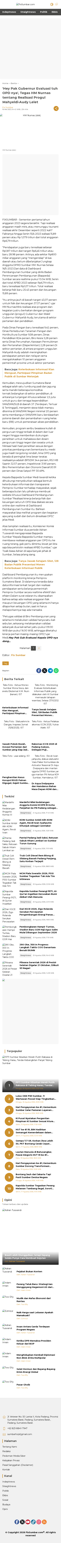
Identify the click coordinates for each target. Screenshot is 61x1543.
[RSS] (44, 1522)
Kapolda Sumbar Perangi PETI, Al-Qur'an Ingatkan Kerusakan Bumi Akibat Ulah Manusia (38, 894)
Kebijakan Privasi (11, 1460)
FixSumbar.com (34, 1532)
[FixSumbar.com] (25, 4)
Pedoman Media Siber (13, 1456)
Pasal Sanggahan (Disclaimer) (17, 1465)
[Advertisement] (30, 48)
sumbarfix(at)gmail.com (19, 1434)
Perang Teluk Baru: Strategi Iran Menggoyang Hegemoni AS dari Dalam (35, 1286)
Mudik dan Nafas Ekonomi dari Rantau (34, 1300)
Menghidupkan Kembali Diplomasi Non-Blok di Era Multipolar (36, 1356)
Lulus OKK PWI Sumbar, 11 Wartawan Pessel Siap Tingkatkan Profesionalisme (35, 1097)
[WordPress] (33, 1522)
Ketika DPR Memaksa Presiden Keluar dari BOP (34, 1342)
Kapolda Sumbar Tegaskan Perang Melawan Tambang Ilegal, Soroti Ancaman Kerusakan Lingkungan (35, 1187)
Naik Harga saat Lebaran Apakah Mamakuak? (35, 1314)
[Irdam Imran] (8, 1287)
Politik (5, 1490)
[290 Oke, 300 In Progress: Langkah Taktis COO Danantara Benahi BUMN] (9, 950)
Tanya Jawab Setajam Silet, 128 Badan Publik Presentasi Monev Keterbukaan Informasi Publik (31, 565)
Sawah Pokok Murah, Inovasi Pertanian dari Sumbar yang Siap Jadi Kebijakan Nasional (15, 747)
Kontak (6, 1469)
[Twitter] (44, 670)
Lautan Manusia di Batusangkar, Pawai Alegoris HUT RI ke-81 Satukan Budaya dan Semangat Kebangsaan (34, 1153)
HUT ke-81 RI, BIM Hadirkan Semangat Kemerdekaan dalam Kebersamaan (33, 1131)
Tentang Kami (9, 1446)
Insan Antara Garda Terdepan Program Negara (33, 1328)
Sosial (5, 1500)
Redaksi (6, 1451)
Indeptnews (8, 1481)
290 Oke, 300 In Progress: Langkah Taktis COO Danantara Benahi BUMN (38, 947)
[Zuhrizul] (8, 1315)
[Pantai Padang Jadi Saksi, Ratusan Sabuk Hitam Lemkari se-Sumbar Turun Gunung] (9, 844)
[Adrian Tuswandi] (8, 1273)
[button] (52, 4)
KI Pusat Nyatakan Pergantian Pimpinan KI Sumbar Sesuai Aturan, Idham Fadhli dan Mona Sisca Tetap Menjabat (36, 1120)
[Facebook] (38, 670)
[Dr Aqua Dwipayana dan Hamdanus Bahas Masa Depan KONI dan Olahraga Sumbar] (45, 767)
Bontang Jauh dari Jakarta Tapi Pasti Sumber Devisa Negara (33, 1176)
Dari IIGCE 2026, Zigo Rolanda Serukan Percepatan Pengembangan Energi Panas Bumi (36, 913)
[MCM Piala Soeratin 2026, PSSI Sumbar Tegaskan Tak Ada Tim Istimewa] (9, 879)
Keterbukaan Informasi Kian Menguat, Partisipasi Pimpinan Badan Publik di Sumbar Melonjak (29, 373)
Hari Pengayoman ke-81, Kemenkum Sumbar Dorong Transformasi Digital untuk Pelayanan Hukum (36, 1165)
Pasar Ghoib (23, 1384)
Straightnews (25, 813)
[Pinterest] (27, 1522)
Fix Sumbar (7, 107)
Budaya (6, 1504)
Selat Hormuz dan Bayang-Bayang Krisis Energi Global (36, 1370)
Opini (5, 1509)
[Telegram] (50, 670)
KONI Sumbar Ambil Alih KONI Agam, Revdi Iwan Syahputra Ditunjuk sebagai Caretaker (36, 823)
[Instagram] (38, 1522)
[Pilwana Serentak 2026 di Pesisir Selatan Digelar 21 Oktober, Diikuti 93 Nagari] (9, 968)
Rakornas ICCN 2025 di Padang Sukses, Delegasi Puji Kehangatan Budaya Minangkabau (44, 747)
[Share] (56, 108)
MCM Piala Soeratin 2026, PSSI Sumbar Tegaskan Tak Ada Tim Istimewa (37, 876)
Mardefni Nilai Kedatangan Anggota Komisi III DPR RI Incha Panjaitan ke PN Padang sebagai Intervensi (38, 806)
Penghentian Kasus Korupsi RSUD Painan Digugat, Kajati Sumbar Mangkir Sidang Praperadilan (15, 780)
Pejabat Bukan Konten (29, 1271)
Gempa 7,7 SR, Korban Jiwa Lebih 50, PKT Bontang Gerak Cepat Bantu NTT (34, 1142)
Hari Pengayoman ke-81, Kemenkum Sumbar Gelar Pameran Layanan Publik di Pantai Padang (36, 1109)
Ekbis (5, 1495)
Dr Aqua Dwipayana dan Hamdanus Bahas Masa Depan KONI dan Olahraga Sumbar (44, 786)
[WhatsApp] (56, 670)
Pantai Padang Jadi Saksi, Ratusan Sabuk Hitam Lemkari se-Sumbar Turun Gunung (39, 840)
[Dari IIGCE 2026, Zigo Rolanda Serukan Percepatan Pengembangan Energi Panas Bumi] (9, 915)
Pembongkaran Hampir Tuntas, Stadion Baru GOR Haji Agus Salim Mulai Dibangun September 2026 (39, 929)
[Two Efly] (8, 1301)
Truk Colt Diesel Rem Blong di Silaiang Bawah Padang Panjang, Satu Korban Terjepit (38, 858)
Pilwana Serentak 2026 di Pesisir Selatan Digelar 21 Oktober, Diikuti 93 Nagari (39, 965)
